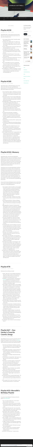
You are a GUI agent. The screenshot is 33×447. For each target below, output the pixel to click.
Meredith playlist (7, 398)
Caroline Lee (25, 69)
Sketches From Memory (27, 76)
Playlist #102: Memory (10, 152)
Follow (25, 34)
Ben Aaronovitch (25, 46)
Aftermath (25, 48)
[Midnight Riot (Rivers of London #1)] (31, 47)
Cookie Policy (15, 445)
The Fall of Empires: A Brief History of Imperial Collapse (27, 42)
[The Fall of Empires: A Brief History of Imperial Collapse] (31, 42)
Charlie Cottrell (16, 5)
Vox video (4, 279)
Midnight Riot (26, 45)
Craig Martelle (25, 55)
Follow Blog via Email (27, 25)
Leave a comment (10, 83)
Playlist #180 (6, 81)
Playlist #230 (6, 30)
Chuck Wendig (25, 49)
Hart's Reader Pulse (26, 80)
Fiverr (24, 67)
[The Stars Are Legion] (31, 58)
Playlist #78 (5, 267)
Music (4, 19)
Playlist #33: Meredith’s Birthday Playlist (10, 391)
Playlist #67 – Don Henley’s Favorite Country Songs (8, 332)
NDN (24, 74)
